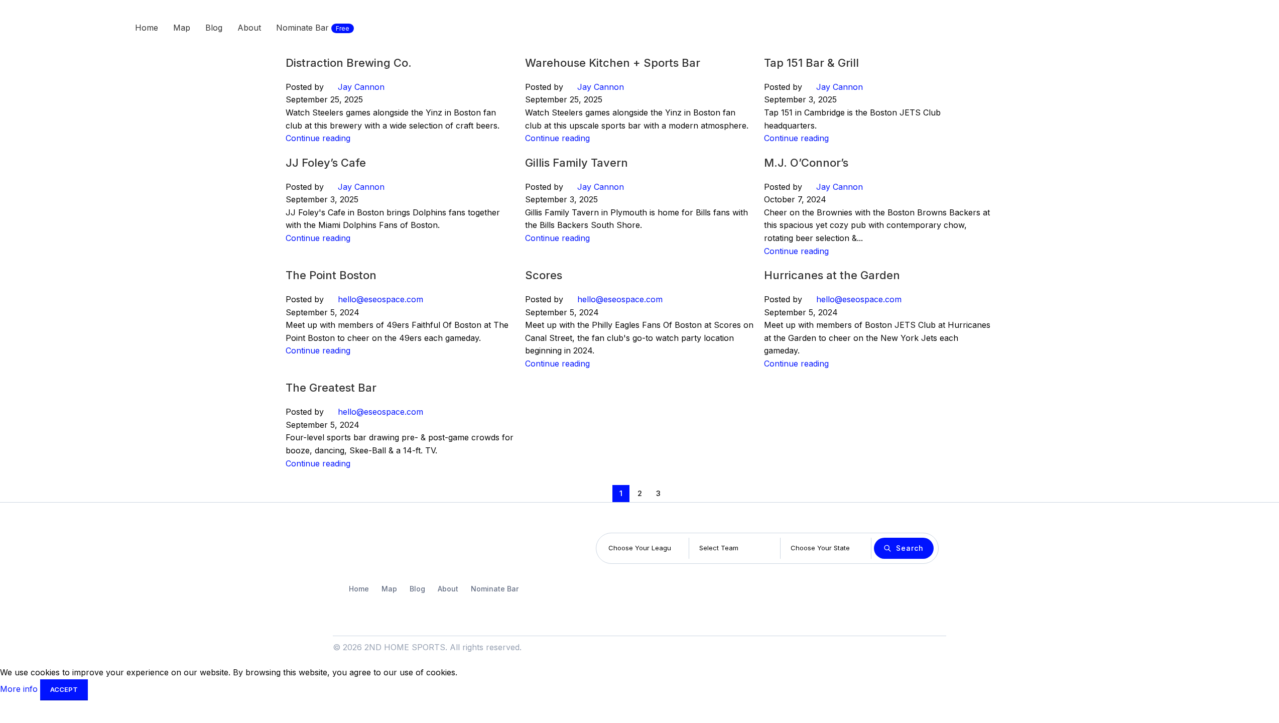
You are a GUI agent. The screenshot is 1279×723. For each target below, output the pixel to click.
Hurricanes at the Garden (832, 275)
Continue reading (318, 138)
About (448, 588)
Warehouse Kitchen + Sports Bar (612, 62)
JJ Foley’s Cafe (326, 162)
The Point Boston (331, 275)
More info (20, 689)
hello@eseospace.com (380, 299)
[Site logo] (67, 27)
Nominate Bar (495, 588)
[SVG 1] (365, 549)
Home (359, 588)
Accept (64, 689)
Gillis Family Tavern (576, 162)
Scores (543, 275)
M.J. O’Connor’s (806, 162)
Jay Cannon (361, 87)
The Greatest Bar (331, 387)
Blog (417, 588)
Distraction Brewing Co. (349, 62)
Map (389, 588)
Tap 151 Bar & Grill (811, 62)
